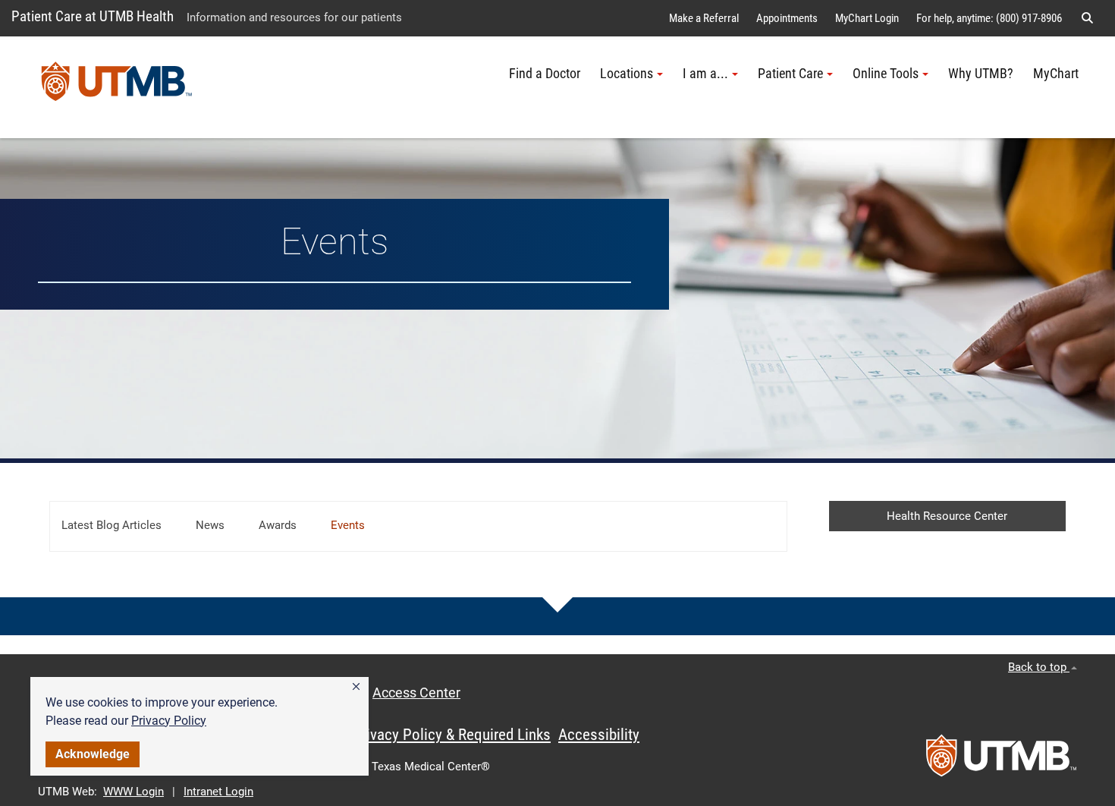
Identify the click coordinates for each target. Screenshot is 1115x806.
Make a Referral (704, 18)
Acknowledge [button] (92, 754)
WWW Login (133, 791)
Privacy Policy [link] (168, 720)
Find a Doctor (544, 73)
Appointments (787, 18)
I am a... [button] (705, 73)
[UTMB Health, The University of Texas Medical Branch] (1001, 760)
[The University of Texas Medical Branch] (117, 87)
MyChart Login (867, 18)
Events (348, 525)
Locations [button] (626, 73)
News (210, 525)
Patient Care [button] (790, 73)
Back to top (1038, 667)
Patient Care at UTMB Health (92, 16)
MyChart (1056, 73)
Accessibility (598, 735)
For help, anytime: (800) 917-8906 (989, 18)
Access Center (416, 693)
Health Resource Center (947, 516)
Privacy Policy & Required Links (452, 735)
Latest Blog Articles (111, 525)
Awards (278, 525)
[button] (356, 687)
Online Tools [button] (886, 73)
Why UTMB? (980, 73)
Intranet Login (218, 791)
